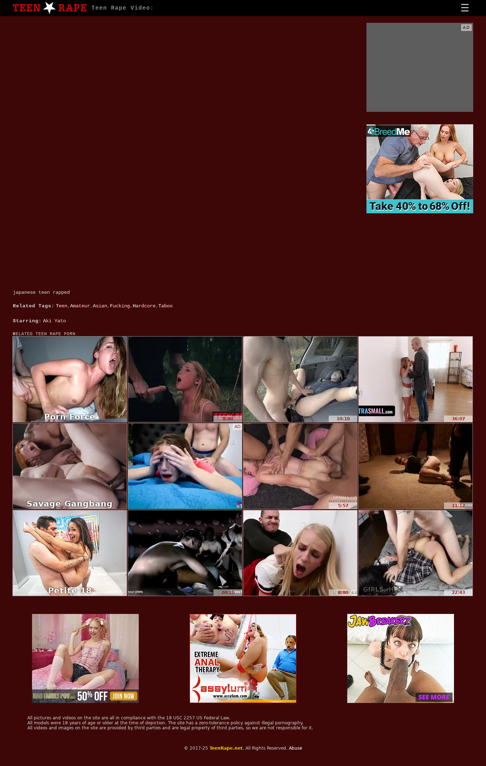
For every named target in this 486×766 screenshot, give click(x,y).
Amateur (80, 306)
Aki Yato (54, 321)
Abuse (295, 748)
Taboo (165, 306)
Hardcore (144, 306)
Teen (61, 306)
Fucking (120, 306)
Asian (100, 306)
